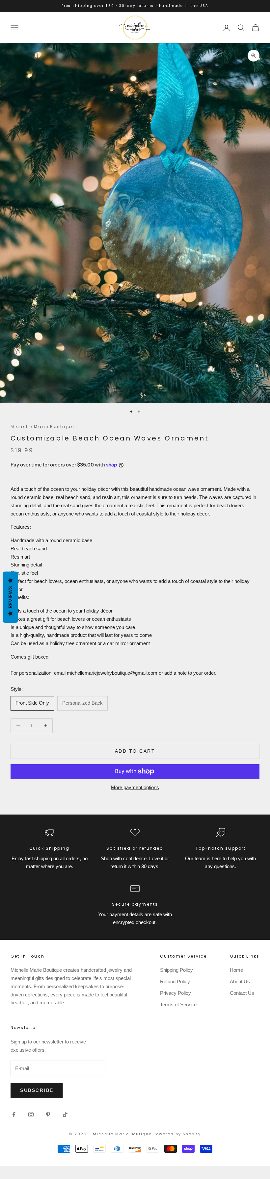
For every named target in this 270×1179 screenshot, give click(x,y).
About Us (240, 981)
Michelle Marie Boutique (42, 426)
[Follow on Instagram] (31, 1114)
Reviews (10, 597)
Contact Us (242, 993)
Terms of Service (178, 1004)
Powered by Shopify (177, 1134)
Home (236, 970)
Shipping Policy (176, 970)
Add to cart (135, 751)
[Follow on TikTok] (65, 1114)
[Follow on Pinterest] (48, 1114)
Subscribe (37, 1090)
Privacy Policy (175, 993)
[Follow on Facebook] (14, 1114)
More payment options (135, 787)
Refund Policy (175, 981)
